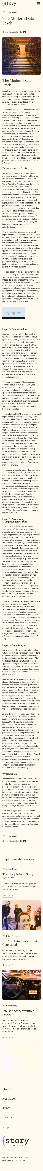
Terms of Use (20, 1160)
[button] (38, 3)
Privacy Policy (7, 1160)
